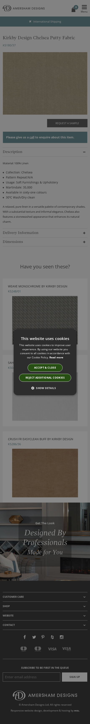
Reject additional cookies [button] (45, 377)
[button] (45, 388)
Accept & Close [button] (45, 367)
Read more (56, 357)
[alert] (45, 362)
